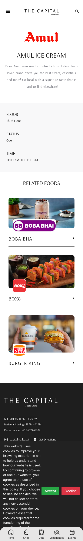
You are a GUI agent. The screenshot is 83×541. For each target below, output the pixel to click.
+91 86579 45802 (31, 430)
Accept (50, 491)
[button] (7, 11)
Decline (71, 491)
